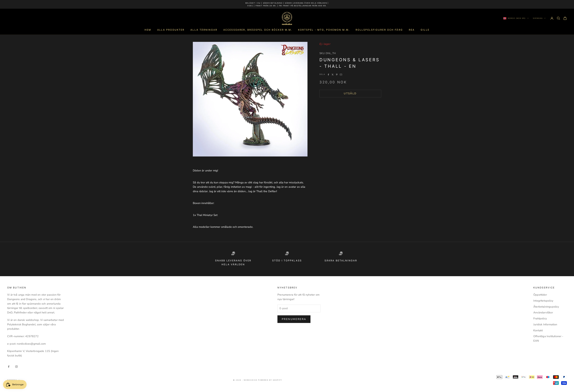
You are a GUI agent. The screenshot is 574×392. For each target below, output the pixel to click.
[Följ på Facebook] (8, 366)
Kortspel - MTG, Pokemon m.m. (323, 29)
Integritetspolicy (543, 300)
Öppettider (540, 295)
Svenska (538, 18)
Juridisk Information (545, 324)
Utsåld (350, 93)
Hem (148, 29)
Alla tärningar (203, 29)
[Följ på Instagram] (16, 366)
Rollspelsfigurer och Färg (379, 29)
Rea (412, 29)
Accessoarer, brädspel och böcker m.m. (257, 29)
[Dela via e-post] (341, 74)
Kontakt (538, 330)
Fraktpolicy (540, 318)
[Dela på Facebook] (328, 74)
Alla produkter (171, 29)
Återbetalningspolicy (546, 306)
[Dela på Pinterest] (337, 74)
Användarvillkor (543, 312)
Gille (425, 29)
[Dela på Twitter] (332, 74)
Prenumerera (294, 319)
